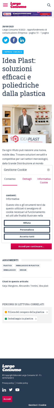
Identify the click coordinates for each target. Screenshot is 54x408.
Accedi (7, 399)
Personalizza (27, 229)
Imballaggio (9, 270)
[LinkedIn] (21, 40)
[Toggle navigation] (6, 5)
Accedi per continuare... (31, 246)
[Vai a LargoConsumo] (18, 4)
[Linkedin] (4, 390)
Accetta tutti (27, 236)
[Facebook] (13, 40)
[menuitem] (8, 383)
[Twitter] (5, 40)
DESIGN (23, 270)
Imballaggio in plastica (27, 265)
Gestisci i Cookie (37, 405)
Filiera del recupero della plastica (26, 312)
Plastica (7, 265)
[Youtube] (17, 389)
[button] (48, 169)
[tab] (10, 180)
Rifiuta (27, 222)
